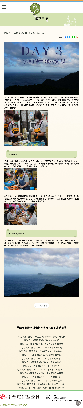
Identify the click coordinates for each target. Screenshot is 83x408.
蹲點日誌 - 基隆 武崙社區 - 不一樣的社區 (41, 365)
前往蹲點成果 (41, 305)
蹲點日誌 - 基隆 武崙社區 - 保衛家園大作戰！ (41, 358)
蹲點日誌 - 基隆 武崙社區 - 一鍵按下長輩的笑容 (41, 373)
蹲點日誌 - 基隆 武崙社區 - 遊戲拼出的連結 (41, 354)
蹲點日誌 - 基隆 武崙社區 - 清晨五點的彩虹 (41, 376)
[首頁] (35, 9)
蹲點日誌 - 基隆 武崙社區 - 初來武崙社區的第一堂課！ (41, 384)
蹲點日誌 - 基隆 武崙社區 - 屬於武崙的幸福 (41, 362)
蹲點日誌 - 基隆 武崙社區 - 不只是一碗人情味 (24, 33)
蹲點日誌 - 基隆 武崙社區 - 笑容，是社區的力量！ (41, 351)
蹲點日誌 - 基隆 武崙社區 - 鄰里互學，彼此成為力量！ (41, 369)
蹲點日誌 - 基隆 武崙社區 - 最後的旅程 (41, 340)
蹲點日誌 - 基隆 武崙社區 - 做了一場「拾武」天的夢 (41, 336)
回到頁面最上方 (78, 403)
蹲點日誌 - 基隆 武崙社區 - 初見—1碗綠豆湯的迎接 (42, 387)
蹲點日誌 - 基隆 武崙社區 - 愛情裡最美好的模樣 (41, 343)
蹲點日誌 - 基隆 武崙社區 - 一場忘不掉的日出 (41, 347)
